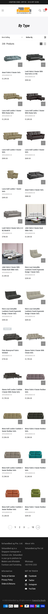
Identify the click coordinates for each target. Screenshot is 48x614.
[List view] (45, 44)
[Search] (40, 10)
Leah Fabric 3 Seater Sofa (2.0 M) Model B (12, 229)
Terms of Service (8, 576)
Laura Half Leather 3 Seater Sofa (34, 151)
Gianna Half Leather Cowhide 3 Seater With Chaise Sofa (12, 391)
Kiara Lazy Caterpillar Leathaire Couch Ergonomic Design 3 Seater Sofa (34, 311)
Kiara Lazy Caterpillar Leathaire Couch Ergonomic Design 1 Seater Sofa (34, 269)
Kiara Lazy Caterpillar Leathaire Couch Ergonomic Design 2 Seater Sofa (11, 311)
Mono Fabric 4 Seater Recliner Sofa (35, 391)
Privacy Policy (7, 580)
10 (33, 527)
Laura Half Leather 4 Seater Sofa (11, 151)
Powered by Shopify (39, 600)
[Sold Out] (20, 343)
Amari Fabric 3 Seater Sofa (11, 72)
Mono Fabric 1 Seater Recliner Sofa (35, 508)
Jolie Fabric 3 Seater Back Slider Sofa (34, 229)
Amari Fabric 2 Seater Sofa (34, 190)
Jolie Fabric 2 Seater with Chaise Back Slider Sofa (11, 268)
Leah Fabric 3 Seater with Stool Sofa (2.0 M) (34, 72)
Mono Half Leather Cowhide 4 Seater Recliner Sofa (12, 430)
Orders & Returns (8, 584)
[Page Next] (38, 528)
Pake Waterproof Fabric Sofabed (10, 351)
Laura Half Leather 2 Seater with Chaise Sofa (34, 112)
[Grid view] (41, 44)
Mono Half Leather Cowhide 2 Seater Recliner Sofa (12, 508)
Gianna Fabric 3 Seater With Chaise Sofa (34, 351)
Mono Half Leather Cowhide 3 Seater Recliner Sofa (12, 469)
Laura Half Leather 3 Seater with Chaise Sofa (11, 112)
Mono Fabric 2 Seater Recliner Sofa (35, 469)
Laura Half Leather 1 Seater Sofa (11, 190)
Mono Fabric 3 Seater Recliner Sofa (35, 430)
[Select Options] (20, 65)
